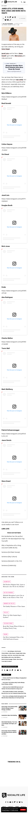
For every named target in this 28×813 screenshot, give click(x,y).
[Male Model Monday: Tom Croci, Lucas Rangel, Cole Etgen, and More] (22, 723)
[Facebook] (2, 670)
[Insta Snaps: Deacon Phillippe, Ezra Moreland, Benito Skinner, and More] (22, 732)
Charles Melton (5, 653)
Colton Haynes (12, 653)
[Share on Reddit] (13, 17)
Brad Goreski (18, 651)
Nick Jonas (18, 56)
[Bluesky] (18, 670)
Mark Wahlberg (5, 657)
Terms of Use (14, 810)
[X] (5, 670)
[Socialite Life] (11, 2)
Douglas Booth (19, 653)
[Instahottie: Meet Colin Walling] (22, 717)
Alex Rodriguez (11, 651)
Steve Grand (19, 659)
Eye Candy (4, 5)
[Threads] (15, 670)
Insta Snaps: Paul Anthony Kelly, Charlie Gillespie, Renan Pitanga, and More (9, 708)
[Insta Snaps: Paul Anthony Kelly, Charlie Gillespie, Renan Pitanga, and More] (22, 708)
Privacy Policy (5, 810)
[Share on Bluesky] (5, 20)
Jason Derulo (16, 655)
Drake (24, 653)
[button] (23, 810)
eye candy (19, 79)
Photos (14, 659)
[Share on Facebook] (5, 17)
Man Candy (21, 655)
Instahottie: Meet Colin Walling (9, 715)
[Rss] (21, 670)
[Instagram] (10, 670)
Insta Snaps (6, 49)
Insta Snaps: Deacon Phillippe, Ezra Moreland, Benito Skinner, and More (9, 732)
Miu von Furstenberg (8, 23)
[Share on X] (8, 17)
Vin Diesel (9, 661)
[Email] (8, 20)
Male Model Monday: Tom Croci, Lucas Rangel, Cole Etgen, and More (9, 723)
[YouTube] (7, 670)
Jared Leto (5, 53)
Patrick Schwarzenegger (7, 659)
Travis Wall (4, 661)
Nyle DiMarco (17, 657)
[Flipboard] (12, 670)
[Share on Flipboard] (10, 17)
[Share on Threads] (15, 17)
